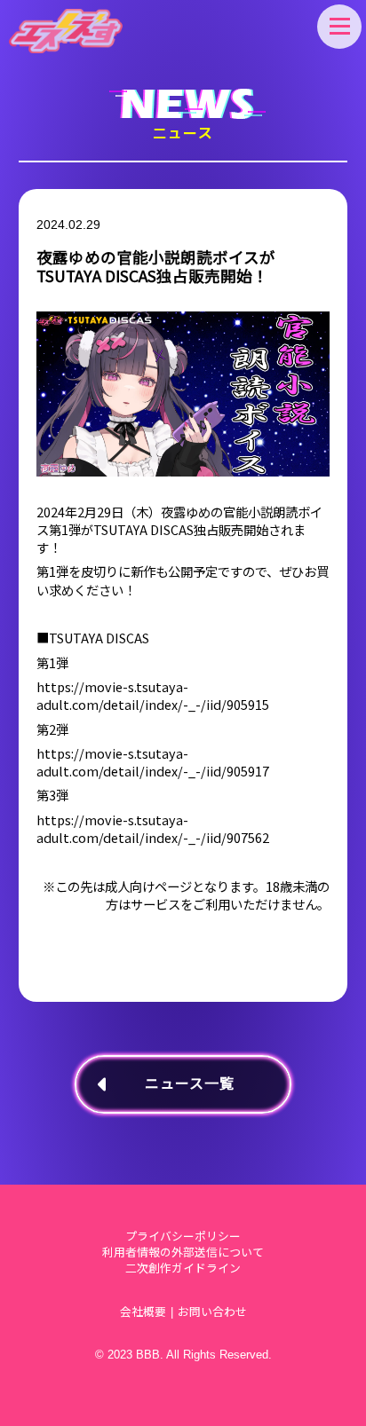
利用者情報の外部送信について (183, 1252)
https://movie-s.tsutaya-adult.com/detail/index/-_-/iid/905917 (152, 762)
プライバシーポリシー (183, 1236)
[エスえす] (66, 31)
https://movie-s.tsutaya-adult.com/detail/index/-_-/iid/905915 (152, 695)
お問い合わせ (212, 1312)
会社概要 (143, 1312)
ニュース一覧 (190, 1083)
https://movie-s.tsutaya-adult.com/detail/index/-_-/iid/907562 (152, 829)
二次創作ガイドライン (183, 1268)
